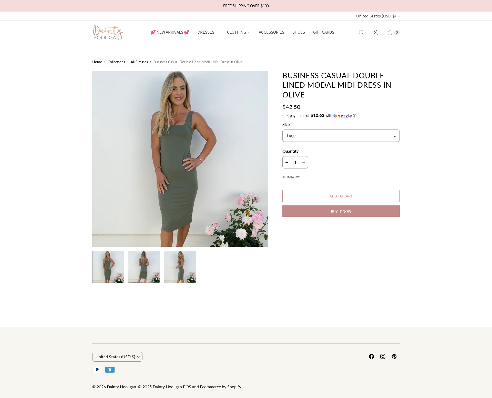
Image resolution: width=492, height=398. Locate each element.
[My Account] (375, 32)
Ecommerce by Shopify (220, 386)
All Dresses (139, 62)
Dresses (206, 32)
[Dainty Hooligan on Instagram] (382, 356)
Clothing (236, 32)
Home (97, 62)
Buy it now (341, 211)
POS (187, 386)
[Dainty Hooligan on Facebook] (371, 356)
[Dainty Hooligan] (107, 32)
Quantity (290, 150)
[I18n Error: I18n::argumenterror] (108, 267)
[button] (341, 115)
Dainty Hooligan (121, 386)
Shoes (298, 32)
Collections (116, 62)
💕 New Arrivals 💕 (169, 32)
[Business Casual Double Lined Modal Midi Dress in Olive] (180, 159)
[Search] (361, 32)
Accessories (271, 32)
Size (286, 124)
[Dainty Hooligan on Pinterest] (394, 356)
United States (376, 15)
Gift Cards (323, 32)
